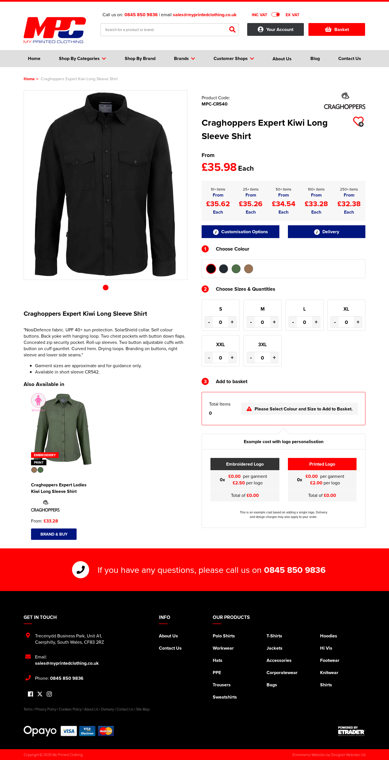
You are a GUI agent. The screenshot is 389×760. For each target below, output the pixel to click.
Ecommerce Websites (308, 754)
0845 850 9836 (141, 14)
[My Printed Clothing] (58, 30)
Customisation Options (244, 231)
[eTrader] (351, 731)
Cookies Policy (70, 709)
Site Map (143, 709)
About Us (168, 636)
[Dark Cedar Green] (236, 269)
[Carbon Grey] (223, 269)
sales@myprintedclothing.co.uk (205, 14)
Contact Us (170, 648)
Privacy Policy (45, 709)
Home (29, 79)
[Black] (211, 269)
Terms (28, 709)
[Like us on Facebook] (30, 694)
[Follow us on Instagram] (49, 694)
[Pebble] (248, 269)
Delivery (330, 231)
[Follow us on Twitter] (39, 694)
